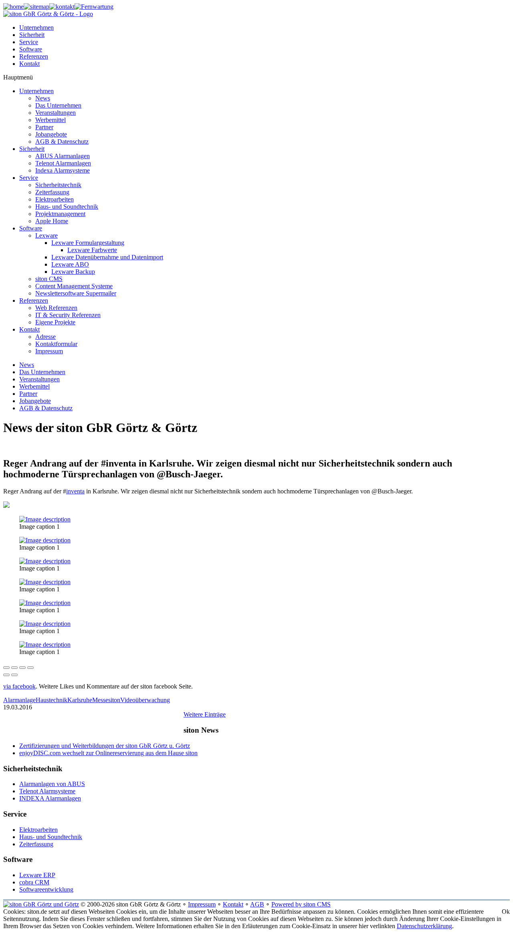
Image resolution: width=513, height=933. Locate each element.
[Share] (14, 667)
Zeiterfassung (36, 844)
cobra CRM (34, 882)
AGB (257, 904)
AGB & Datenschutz (46, 408)
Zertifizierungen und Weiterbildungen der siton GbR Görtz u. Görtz (104, 745)
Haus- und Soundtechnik (50, 836)
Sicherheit (31, 34)
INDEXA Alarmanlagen (50, 798)
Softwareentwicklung (46, 889)
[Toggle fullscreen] (22, 667)
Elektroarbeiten (38, 829)
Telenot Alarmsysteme (47, 791)
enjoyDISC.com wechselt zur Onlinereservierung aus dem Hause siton (108, 753)
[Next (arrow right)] (14, 675)
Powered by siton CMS (301, 904)
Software (30, 49)
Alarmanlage (19, 700)
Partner (28, 393)
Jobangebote (35, 400)
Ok (506, 911)
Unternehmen (36, 27)
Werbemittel (34, 386)
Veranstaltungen (39, 379)
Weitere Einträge (205, 714)
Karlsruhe (79, 700)
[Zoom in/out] (30, 667)
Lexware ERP (37, 875)
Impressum (202, 904)
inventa (75, 491)
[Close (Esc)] (6, 667)
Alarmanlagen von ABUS (52, 783)
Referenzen (33, 56)
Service (28, 42)
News (26, 364)
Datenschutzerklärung (424, 926)
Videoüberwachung (145, 700)
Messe (100, 700)
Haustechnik (51, 700)
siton (114, 700)
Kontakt (29, 63)
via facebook (19, 686)
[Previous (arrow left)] (6, 675)
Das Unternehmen (42, 372)
